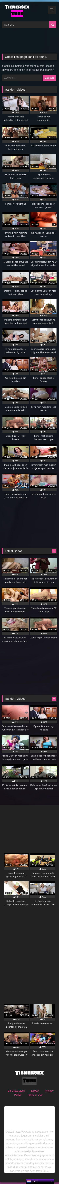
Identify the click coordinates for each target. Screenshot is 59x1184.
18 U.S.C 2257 (16, 1090)
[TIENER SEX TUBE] (24, 11)
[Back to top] (48, 1174)
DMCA (35, 1090)
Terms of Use (34, 1094)
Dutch (34, 1181)
